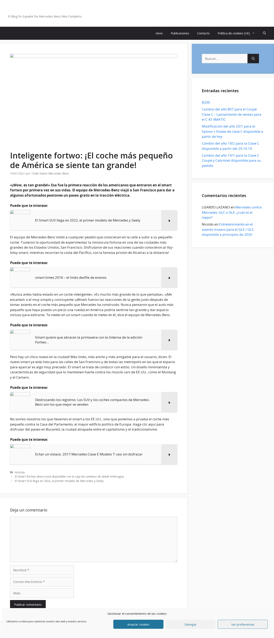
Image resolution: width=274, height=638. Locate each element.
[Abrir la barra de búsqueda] (264, 33)
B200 (206, 102)
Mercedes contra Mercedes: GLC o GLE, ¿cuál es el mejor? (232, 212)
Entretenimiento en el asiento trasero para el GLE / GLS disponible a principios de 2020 (228, 229)
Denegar (191, 624)
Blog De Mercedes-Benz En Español (51, 11)
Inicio (159, 33)
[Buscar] (253, 58)
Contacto (203, 33)
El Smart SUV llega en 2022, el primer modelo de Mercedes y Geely (59, 481)
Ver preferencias (242, 624)
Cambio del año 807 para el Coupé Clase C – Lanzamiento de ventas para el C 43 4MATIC (231, 114)
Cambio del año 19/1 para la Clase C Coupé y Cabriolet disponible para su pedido (231, 160)
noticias (20, 472)
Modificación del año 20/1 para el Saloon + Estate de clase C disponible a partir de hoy (232, 131)
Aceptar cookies (138, 624)
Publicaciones (180, 33)
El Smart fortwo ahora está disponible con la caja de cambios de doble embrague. (70, 476)
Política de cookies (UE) (234, 33)
